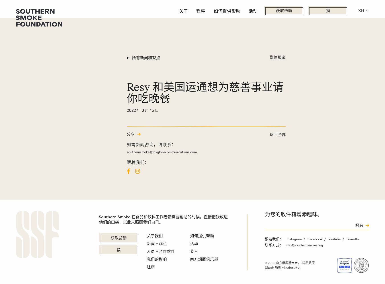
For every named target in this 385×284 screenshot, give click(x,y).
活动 (253, 11)
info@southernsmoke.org (304, 245)
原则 (278, 267)
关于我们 (155, 235)
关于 (183, 11)
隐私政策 (308, 263)
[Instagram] (137, 171)
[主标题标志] (39, 17)
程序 (200, 11)
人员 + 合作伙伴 (161, 251)
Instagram (294, 239)
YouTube (334, 239)
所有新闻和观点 (146, 58)
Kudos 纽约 (292, 267)
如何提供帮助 (227, 11)
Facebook (315, 239)
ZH (361, 10)
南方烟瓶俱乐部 (204, 259)
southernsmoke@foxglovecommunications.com (162, 152)
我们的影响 (157, 259)
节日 (194, 251)
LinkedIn (353, 239)
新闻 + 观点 (157, 243)
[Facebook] (128, 171)
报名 (359, 226)
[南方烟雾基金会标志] (37, 235)
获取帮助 (284, 11)
